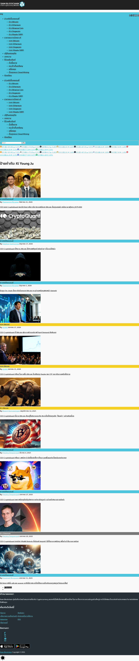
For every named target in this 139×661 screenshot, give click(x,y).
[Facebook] (4, 633)
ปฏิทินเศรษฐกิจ (10, 53)
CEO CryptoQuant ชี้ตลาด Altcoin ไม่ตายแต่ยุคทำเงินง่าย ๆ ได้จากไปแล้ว (27, 248)
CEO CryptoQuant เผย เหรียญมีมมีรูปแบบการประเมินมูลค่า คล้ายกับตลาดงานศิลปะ (32, 499)
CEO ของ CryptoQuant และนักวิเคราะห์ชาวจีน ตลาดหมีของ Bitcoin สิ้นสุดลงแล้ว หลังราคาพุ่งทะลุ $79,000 (41, 207)
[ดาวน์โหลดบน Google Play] (22, 646)
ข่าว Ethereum (15, 25)
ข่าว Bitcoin (13, 21)
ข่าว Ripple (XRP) (16, 34)
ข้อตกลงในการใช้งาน (25, 616)
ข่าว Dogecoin (14, 31)
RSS (19, 619)
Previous (8, 587)
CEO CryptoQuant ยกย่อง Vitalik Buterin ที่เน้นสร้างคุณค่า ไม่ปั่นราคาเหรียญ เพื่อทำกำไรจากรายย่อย (39, 541)
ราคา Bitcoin (14, 40)
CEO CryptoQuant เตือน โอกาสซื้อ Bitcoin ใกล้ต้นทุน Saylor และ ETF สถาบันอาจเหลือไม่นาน (35, 374)
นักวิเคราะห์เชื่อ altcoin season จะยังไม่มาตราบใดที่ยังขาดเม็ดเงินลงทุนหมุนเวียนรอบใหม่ (34, 583)
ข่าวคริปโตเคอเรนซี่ (11, 18)
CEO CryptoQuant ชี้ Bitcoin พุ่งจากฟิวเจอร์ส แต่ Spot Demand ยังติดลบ (28, 332)
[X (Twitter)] (5, 637)
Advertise (3, 619)
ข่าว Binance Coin (16, 28)
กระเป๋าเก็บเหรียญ (16, 66)
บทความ (7, 56)
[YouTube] (5, 639)
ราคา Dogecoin (15, 47)
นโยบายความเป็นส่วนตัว (8, 616)
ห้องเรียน (8, 75)
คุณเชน (5, 327)
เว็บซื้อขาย (13, 63)
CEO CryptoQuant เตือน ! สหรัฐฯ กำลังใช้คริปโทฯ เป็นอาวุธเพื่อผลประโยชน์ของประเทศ (33, 457)
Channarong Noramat (10, 202)
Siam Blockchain (6, 652)
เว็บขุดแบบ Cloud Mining (19, 72)
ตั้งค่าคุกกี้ (4, 622)
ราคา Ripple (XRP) (16, 50)
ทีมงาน (2, 613)
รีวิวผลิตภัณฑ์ (10, 59)
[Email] (5, 641)
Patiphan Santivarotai (10, 243)
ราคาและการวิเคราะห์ (12, 37)
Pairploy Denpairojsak (10, 452)
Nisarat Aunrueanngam (11, 411)
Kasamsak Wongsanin (10, 578)
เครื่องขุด (12, 69)
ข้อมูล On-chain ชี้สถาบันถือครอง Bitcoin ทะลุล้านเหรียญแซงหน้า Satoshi (28, 290)
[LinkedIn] (5, 635)
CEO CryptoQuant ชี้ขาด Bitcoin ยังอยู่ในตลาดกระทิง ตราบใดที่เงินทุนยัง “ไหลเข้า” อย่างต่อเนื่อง (37, 416)
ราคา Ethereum (15, 44)
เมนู (1, 13)
